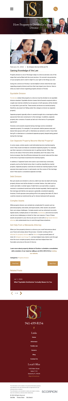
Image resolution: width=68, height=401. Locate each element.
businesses (41, 212)
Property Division (23, 258)
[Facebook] (34, 328)
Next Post (53, 263)
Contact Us (34, 359)
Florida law (13, 98)
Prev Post (15, 263)
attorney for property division (19, 234)
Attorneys (34, 341)
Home (34, 337)
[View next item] (21, 293)
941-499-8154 (34, 323)
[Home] (33, 9)
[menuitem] (12, 397)
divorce (36, 234)
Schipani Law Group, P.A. (23, 237)
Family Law (34, 346)
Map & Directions (34, 376)
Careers (34, 350)
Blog (34, 354)
